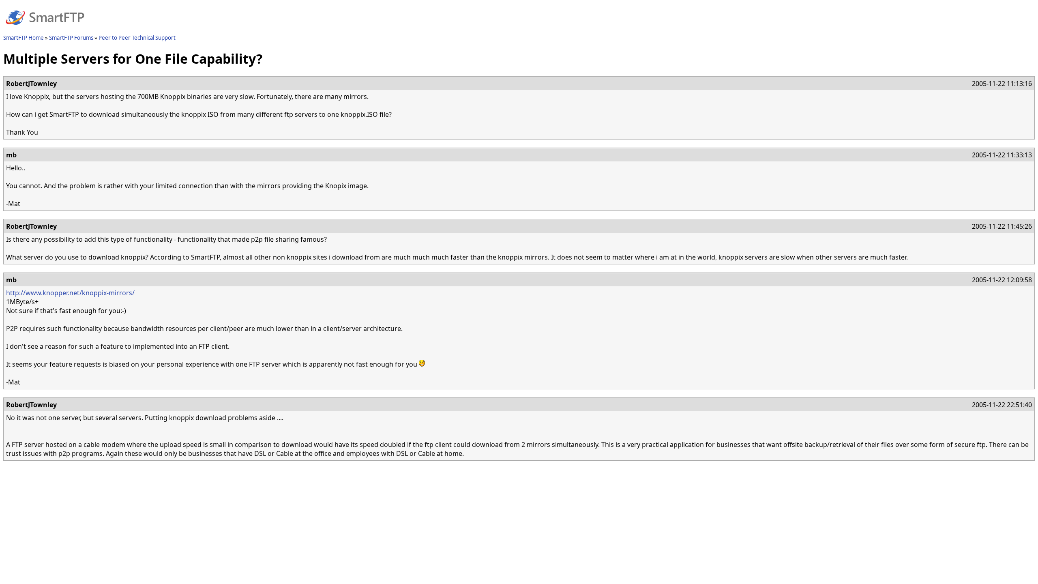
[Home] (45, 29)
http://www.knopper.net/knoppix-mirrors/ (70, 292)
